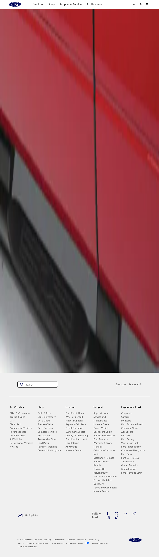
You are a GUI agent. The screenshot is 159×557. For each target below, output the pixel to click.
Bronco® (121, 384)
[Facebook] (108, 513)
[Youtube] (125, 513)
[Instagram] (134, 513)
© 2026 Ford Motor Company (29, 540)
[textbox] (37, 384)
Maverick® (135, 384)
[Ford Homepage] (135, 540)
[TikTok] (116, 517)
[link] (47, 540)
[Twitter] (116, 513)
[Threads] (108, 517)
